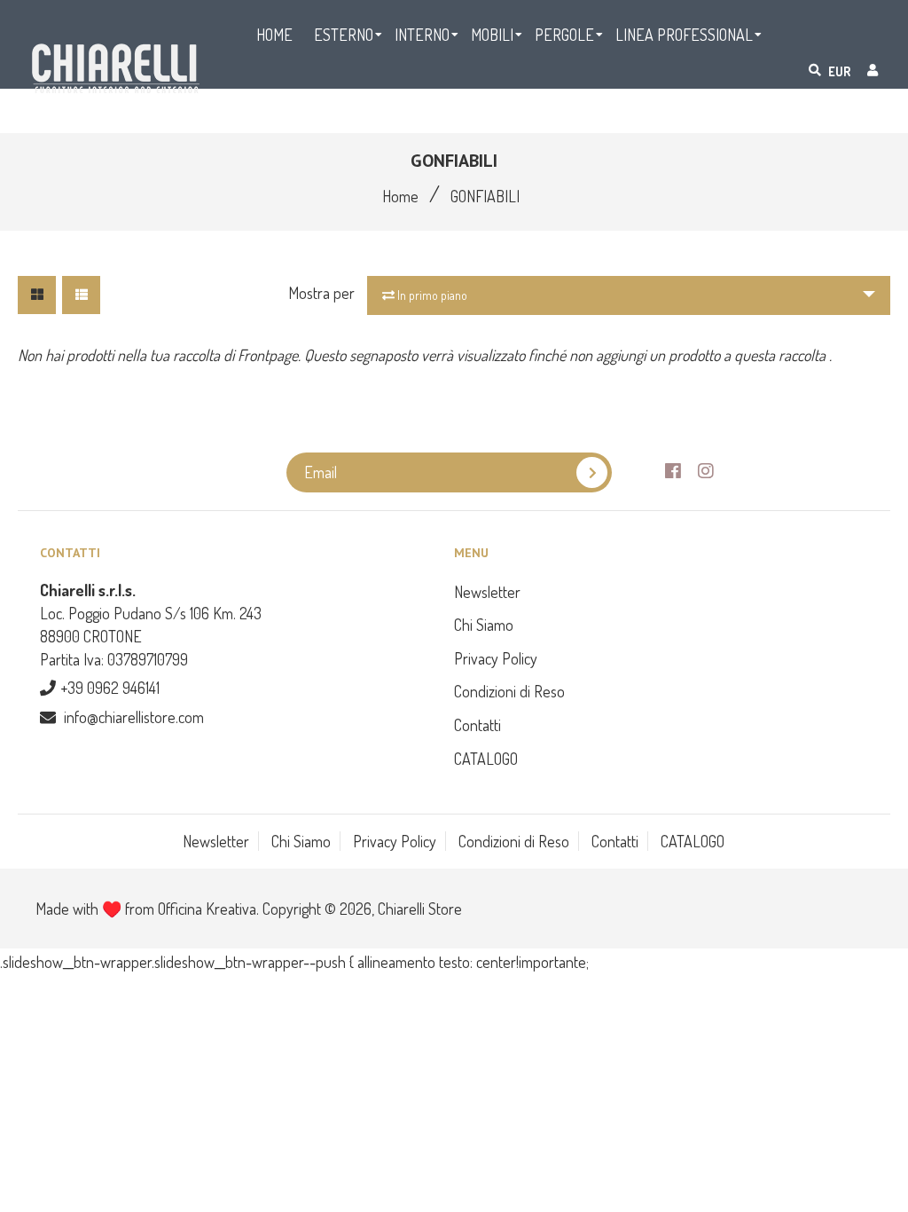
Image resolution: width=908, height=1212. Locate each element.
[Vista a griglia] (37, 295)
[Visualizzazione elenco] (81, 295)
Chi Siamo (483, 624)
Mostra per (321, 293)
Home (400, 196)
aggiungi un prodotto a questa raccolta (712, 355)
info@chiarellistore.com (134, 717)
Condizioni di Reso (509, 691)
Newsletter (487, 592)
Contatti (477, 725)
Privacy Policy (495, 658)
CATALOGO (486, 758)
